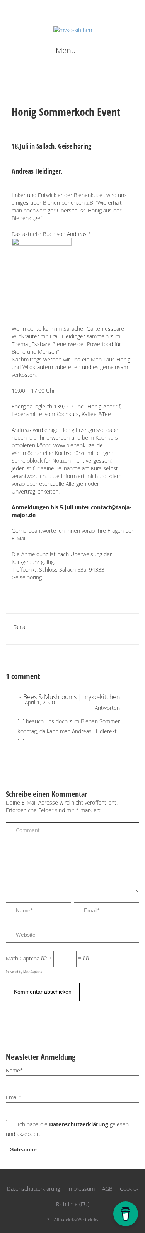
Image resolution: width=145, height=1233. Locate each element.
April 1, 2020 (39, 702)
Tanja (19, 627)
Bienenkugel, (88, 195)
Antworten (107, 707)
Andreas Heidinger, (37, 171)
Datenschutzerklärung (78, 1124)
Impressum (81, 1188)
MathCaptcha (32, 971)
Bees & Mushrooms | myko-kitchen (71, 697)
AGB (107, 1188)
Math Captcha (22, 958)
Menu (66, 50)
